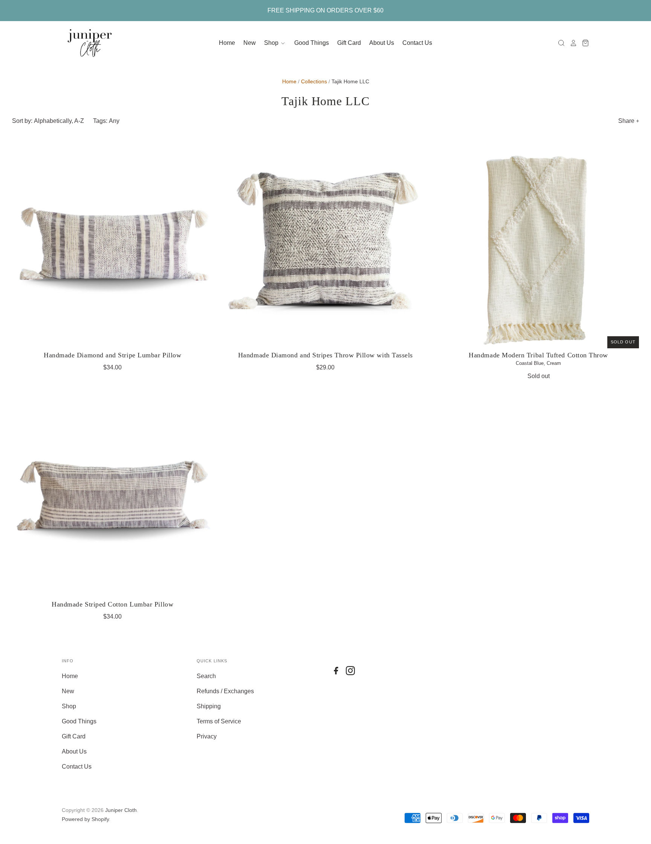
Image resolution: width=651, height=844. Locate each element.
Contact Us (417, 43)
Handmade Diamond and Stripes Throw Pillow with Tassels (325, 355)
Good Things (311, 43)
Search (206, 676)
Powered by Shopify (85, 819)
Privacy (207, 736)
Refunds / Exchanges (225, 691)
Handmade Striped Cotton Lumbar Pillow (112, 604)
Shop (272, 43)
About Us (381, 43)
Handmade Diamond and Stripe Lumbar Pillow (112, 355)
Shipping (209, 706)
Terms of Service (219, 721)
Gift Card (349, 43)
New (249, 43)
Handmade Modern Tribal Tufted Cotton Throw (538, 355)
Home (227, 43)
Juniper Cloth (121, 810)
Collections (314, 81)
